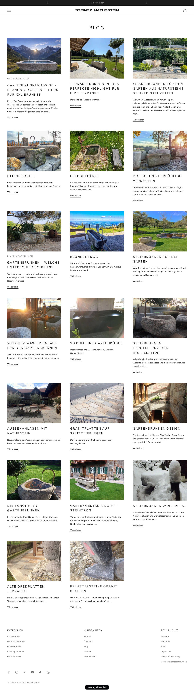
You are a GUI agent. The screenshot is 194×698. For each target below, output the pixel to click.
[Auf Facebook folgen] (8, 672)
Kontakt (87, 636)
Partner (87, 651)
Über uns (88, 641)
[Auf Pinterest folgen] (24, 672)
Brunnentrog (84, 257)
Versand (165, 636)
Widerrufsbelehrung (170, 656)
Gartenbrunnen (18, 78)
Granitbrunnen (14, 646)
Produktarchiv (90, 656)
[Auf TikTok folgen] (40, 672)
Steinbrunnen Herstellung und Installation (151, 348)
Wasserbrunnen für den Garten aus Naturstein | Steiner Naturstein (158, 88)
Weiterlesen (12, 117)
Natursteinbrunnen (16, 641)
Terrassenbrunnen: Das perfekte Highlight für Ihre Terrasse (95, 88)
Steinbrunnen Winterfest (160, 506)
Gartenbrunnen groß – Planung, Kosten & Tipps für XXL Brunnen (32, 90)
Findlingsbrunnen (20, 256)
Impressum (166, 651)
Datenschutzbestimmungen (174, 661)
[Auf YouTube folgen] (32, 672)
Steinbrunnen (13, 636)
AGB (163, 646)
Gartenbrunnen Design (157, 428)
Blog (86, 646)
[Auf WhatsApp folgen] (48, 672)
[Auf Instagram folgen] (16, 672)
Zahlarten (165, 641)
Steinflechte (21, 176)
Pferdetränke (85, 176)
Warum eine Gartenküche (96, 343)
